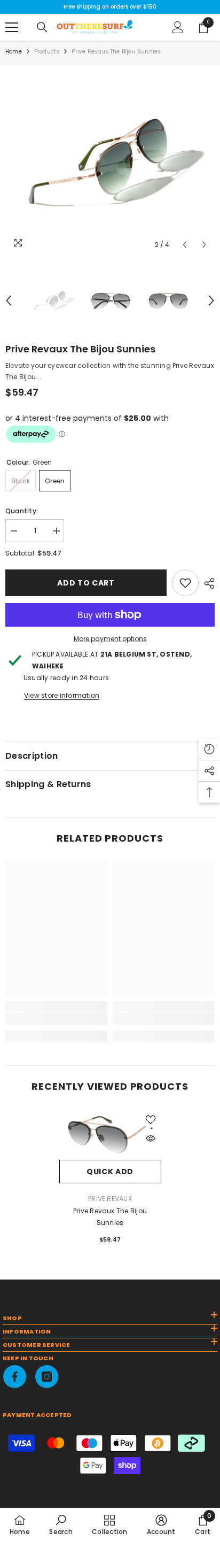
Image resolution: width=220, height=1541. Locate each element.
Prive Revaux (110, 1198)
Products (47, 52)
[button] (184, 244)
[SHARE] (207, 583)
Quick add (110, 1171)
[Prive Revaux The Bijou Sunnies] (110, 1134)
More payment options (110, 638)
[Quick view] (151, 1138)
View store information (61, 695)
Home (13, 52)
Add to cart (86, 582)
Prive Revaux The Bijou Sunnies (110, 1216)
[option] (110, 162)
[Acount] (178, 27)
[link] (185, 582)
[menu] (11, 27)
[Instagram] (47, 1377)
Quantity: (21, 510)
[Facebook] (15, 1377)
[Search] (42, 27)
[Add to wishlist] (151, 1120)
